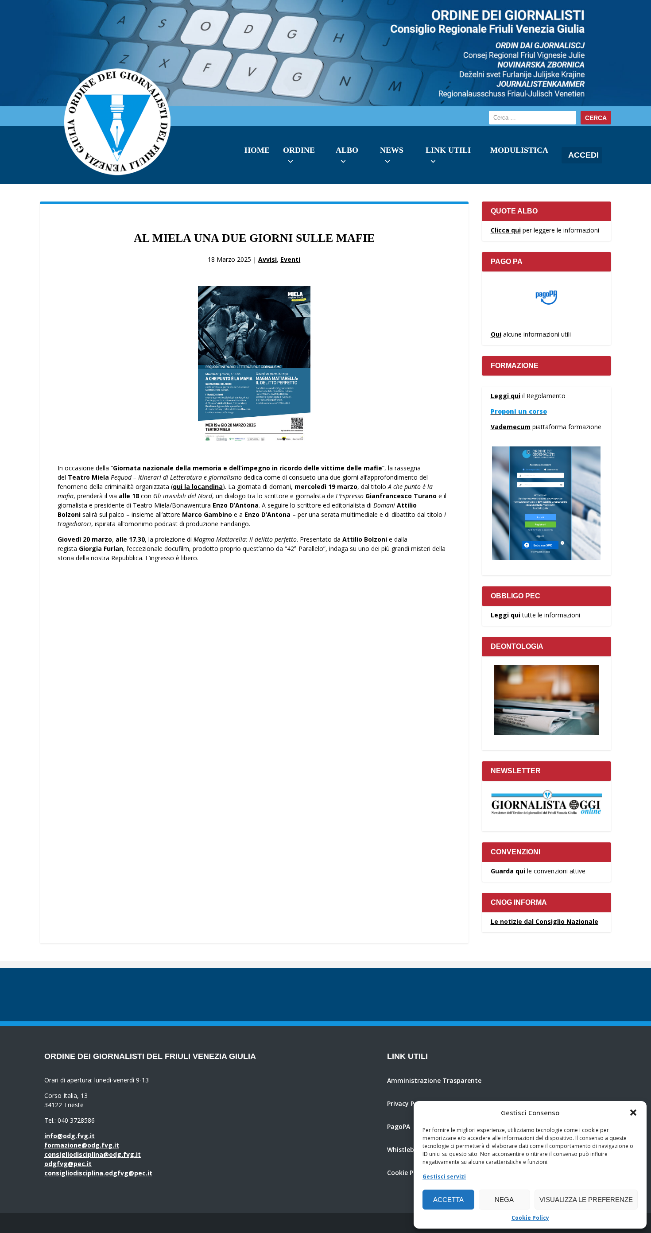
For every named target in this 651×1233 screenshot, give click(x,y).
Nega (504, 1199)
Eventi (290, 259)
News (391, 150)
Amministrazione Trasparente (434, 1080)
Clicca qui (506, 230)
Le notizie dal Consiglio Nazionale (544, 921)
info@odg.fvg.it (69, 1136)
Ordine (299, 150)
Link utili (448, 150)
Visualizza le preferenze (586, 1199)
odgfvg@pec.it (68, 1163)
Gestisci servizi (444, 1176)
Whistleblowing (410, 1149)
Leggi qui (505, 396)
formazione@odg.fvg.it (81, 1145)
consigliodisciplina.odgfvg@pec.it (98, 1173)
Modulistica (519, 150)
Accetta (448, 1199)
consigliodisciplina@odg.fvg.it (92, 1154)
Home (257, 150)
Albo (347, 150)
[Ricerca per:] (532, 117)
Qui (496, 334)
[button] (633, 1112)
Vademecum (511, 427)
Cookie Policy (530, 1217)
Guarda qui (508, 871)
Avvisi (267, 259)
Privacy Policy (407, 1103)
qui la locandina (198, 486)
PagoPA (398, 1126)
